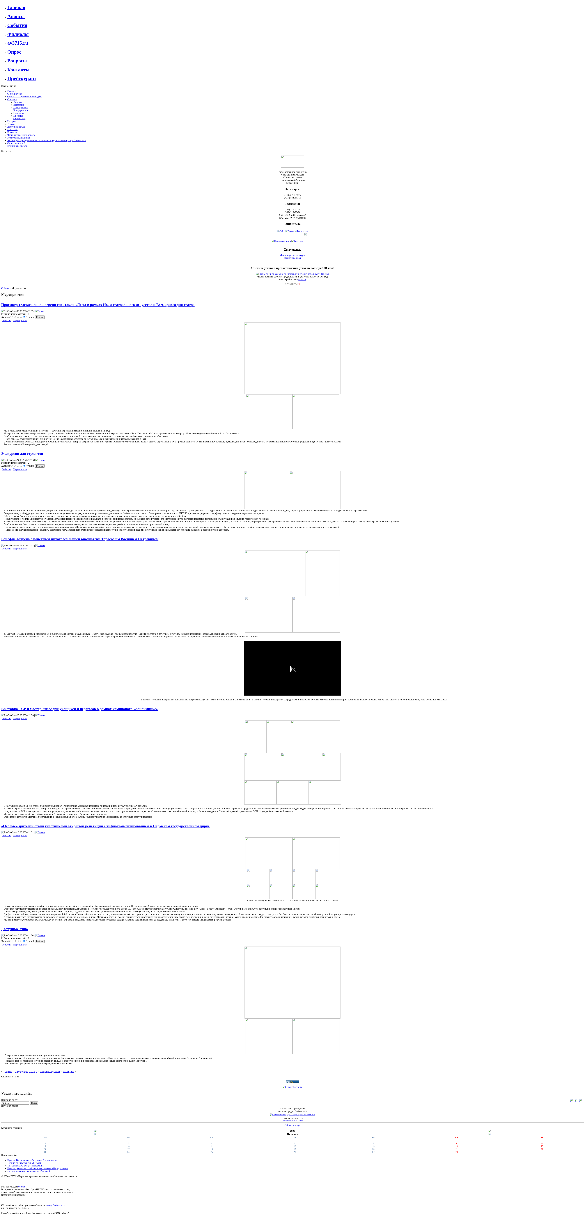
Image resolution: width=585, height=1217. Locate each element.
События (6, 288)
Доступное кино (14, 929)
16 (45, 1149)
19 (295, 1149)
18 (212, 1149)
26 (295, 1152)
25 (212, 1152)
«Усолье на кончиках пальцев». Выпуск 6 (28, 1171)
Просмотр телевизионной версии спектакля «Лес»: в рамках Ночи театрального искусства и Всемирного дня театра (98, 305)
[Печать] (40, 311)
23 (45, 1152)
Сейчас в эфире (292, 1125)
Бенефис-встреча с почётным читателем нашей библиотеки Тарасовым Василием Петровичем (79, 539)
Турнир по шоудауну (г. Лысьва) (24, 1163)
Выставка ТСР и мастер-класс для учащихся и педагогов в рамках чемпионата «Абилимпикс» (79, 709)
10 (46, 1071)
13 (373, 1146)
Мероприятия (20, 320)
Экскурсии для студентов (22, 454)
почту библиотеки (55, 1205)
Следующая (54, 1071)
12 (295, 1146)
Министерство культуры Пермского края (292, 256)
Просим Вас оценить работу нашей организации (32, 1160)
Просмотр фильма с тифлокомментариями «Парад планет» (37, 1168)
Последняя (68, 1071)
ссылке (302, 279)
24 (128, 1152)
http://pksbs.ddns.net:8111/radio (293, 1120)
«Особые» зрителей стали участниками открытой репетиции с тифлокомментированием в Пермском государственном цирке (105, 826)
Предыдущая (21, 1071)
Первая (8, 1071)
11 (212, 1146)
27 (373, 1152)
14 (457, 1146)
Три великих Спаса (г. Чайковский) (25, 1165)
